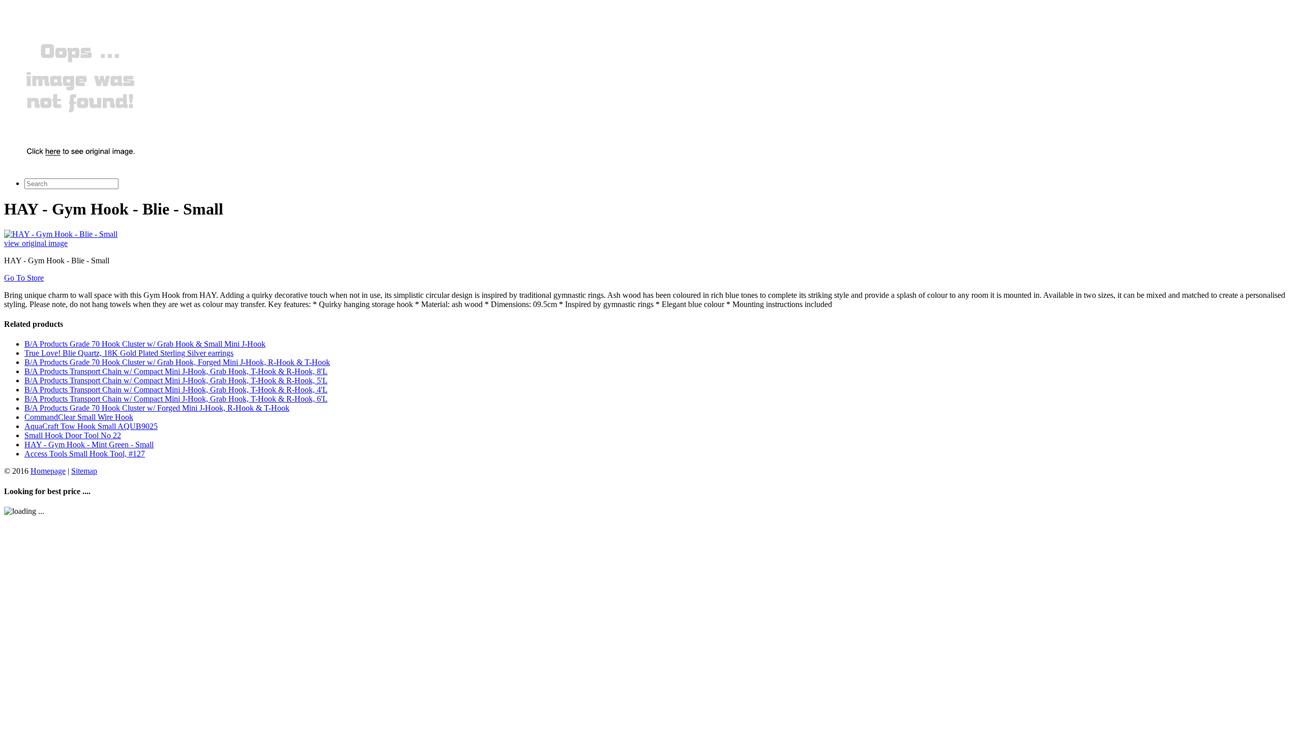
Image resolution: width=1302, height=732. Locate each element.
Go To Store (24, 277)
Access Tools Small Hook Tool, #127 (84, 453)
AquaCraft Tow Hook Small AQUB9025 (91, 426)
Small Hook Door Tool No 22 (72, 435)
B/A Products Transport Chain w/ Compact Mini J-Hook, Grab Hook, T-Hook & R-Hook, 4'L (176, 389)
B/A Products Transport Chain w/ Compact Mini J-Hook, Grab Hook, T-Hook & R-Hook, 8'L (176, 371)
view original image (36, 243)
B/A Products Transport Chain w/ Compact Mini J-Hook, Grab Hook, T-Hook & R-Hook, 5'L (176, 380)
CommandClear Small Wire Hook (78, 417)
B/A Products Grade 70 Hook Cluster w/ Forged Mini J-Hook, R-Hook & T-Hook (156, 408)
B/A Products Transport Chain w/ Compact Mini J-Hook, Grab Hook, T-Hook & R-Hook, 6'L (176, 398)
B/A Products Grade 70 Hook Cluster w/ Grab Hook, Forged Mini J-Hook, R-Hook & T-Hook (177, 362)
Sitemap (84, 471)
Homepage (48, 471)
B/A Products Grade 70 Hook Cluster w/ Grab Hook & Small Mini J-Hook (144, 344)
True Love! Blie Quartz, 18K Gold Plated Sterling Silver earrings (128, 353)
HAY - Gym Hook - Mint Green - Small (89, 444)
